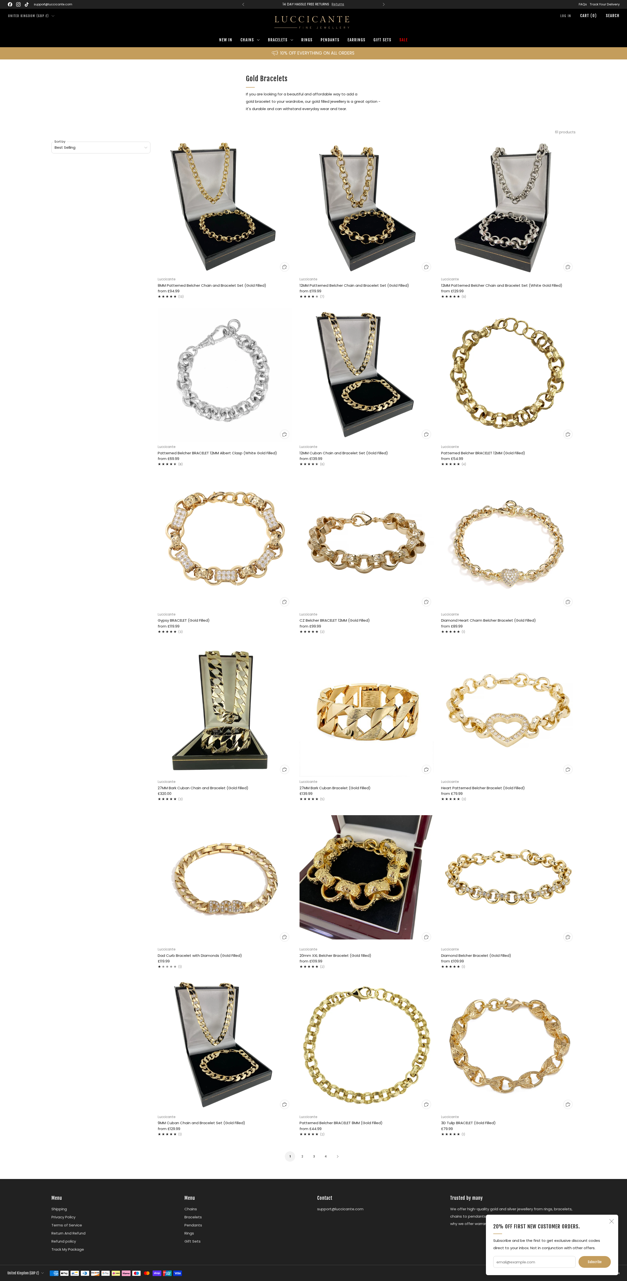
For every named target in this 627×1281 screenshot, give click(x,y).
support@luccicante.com (53, 4)
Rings (307, 39)
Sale (403, 39)
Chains (247, 39)
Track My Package (67, 1249)
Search (613, 15)
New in (225, 39)
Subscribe (595, 1262)
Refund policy (63, 1241)
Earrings (356, 39)
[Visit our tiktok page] (27, 4)
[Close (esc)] (611, 1221)
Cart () (588, 15)
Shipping (59, 1209)
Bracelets (278, 39)
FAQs (583, 4)
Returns (338, 4)
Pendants (330, 39)
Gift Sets (382, 39)
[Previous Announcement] (243, 4)
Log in (565, 16)
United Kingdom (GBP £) (28, 16)
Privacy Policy (63, 1217)
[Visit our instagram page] (18, 4)
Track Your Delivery (605, 4)
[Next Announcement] (384, 4)
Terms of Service (66, 1225)
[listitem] (313, 4)
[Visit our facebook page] (10, 4)
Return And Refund (68, 1233)
